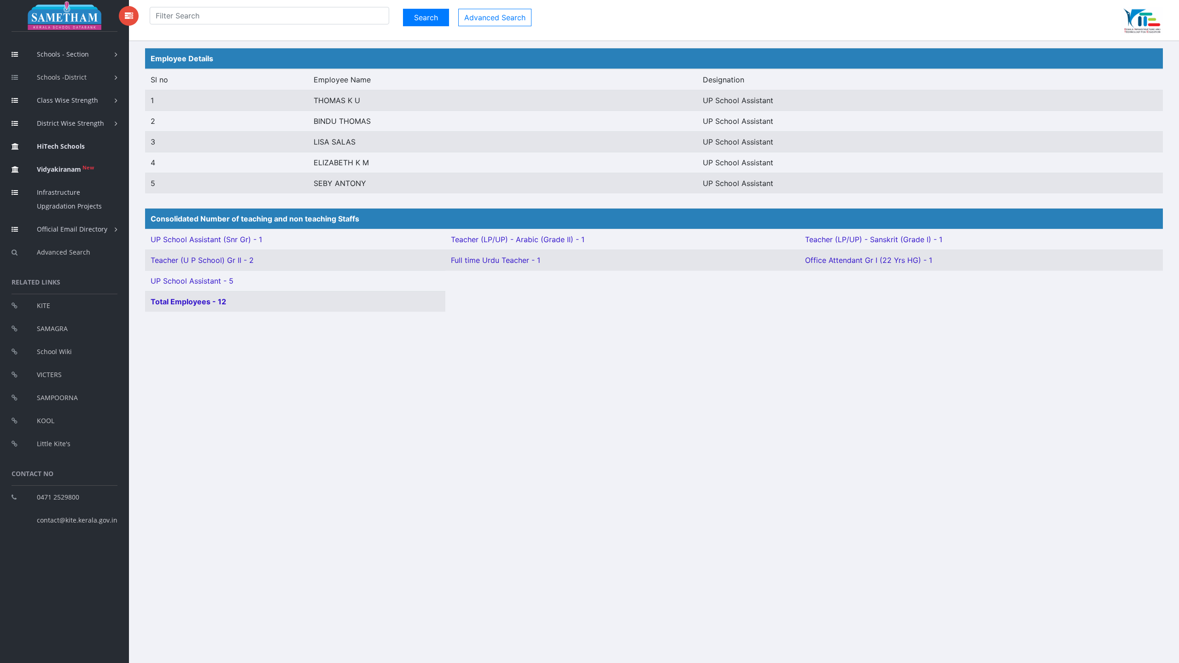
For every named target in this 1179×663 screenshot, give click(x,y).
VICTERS (49, 374)
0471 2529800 (58, 497)
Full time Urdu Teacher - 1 (495, 260)
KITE (43, 305)
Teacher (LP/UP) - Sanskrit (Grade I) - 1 (873, 239)
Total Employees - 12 (188, 301)
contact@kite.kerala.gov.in (77, 520)
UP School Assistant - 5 (192, 280)
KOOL (45, 420)
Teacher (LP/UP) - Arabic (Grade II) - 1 (517, 239)
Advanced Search (63, 252)
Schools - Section (63, 54)
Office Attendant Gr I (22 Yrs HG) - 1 (868, 260)
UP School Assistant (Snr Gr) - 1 (206, 239)
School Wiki (54, 351)
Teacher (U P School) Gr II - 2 (202, 260)
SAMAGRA (52, 328)
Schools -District (62, 77)
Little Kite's (53, 443)
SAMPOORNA (57, 397)
